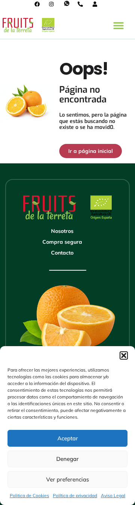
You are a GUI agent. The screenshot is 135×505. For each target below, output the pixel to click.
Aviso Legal (113, 495)
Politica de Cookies (29, 495)
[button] (124, 355)
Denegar (67, 458)
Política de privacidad (75, 495)
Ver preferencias (67, 479)
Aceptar (67, 438)
